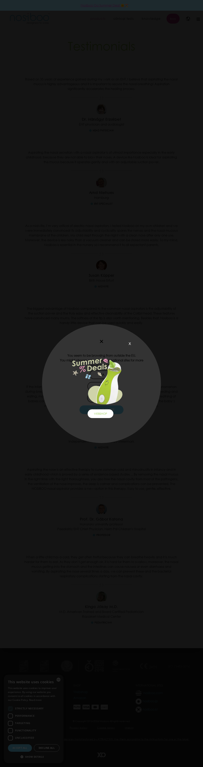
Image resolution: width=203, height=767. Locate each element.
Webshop (100, 413)
